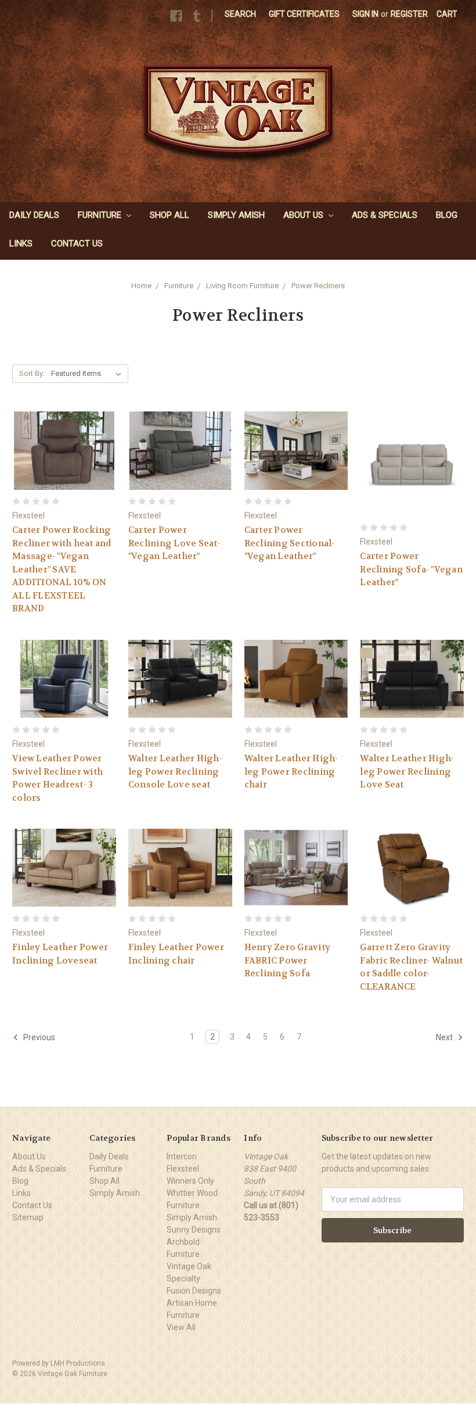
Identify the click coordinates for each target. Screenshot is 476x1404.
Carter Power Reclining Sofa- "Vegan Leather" (411, 569)
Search (240, 14)
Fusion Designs (194, 1290)
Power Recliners (318, 285)
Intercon (182, 1156)
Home (141, 285)
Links (21, 243)
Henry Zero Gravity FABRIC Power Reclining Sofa (287, 960)
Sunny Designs (194, 1229)
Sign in (365, 14)
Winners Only (190, 1180)
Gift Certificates (304, 14)
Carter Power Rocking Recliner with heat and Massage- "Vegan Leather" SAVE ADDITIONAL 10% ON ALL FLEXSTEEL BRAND (61, 569)
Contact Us (77, 243)
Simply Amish (236, 215)
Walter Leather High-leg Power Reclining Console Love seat (175, 771)
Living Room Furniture (242, 285)
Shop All (169, 215)
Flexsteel (183, 1168)
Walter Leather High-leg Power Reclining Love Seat (407, 771)
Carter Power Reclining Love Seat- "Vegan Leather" (174, 543)
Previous (38, 1037)
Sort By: (32, 373)
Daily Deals (34, 215)
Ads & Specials (384, 215)
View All (181, 1327)
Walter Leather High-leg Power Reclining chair (291, 771)
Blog (446, 215)
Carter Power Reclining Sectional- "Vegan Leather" (289, 543)
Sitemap (28, 1217)
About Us (304, 215)
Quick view (64, 440)
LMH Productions (78, 1363)
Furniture (101, 215)
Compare (60, 461)
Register (409, 14)
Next (445, 1037)
